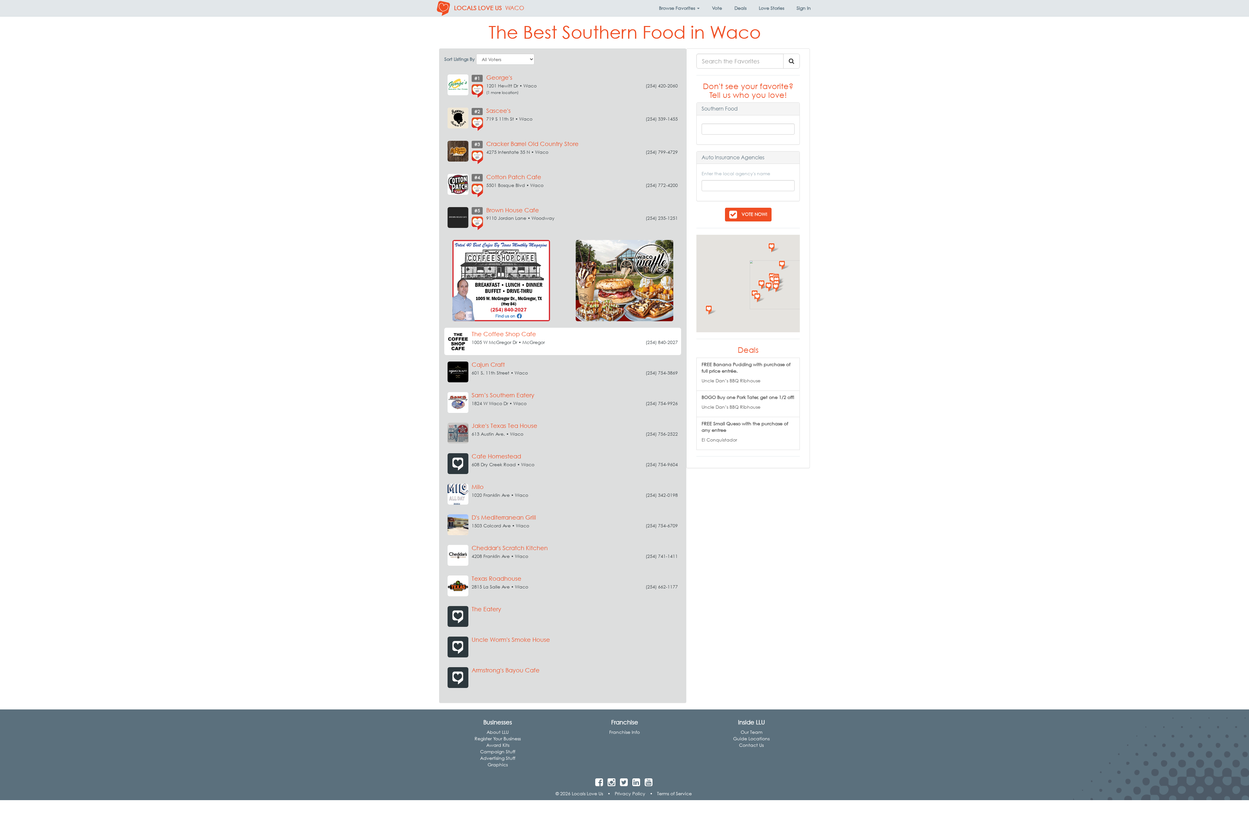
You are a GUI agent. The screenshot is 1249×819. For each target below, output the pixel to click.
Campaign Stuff (497, 751)
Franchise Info (624, 732)
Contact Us (751, 745)
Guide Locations (751, 738)
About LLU (498, 732)
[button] (679, 8)
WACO (514, 8)
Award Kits (497, 745)
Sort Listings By (459, 59)
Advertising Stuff (497, 758)
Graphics (498, 764)
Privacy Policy (630, 793)
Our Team (751, 732)
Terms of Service (674, 793)
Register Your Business (498, 738)
